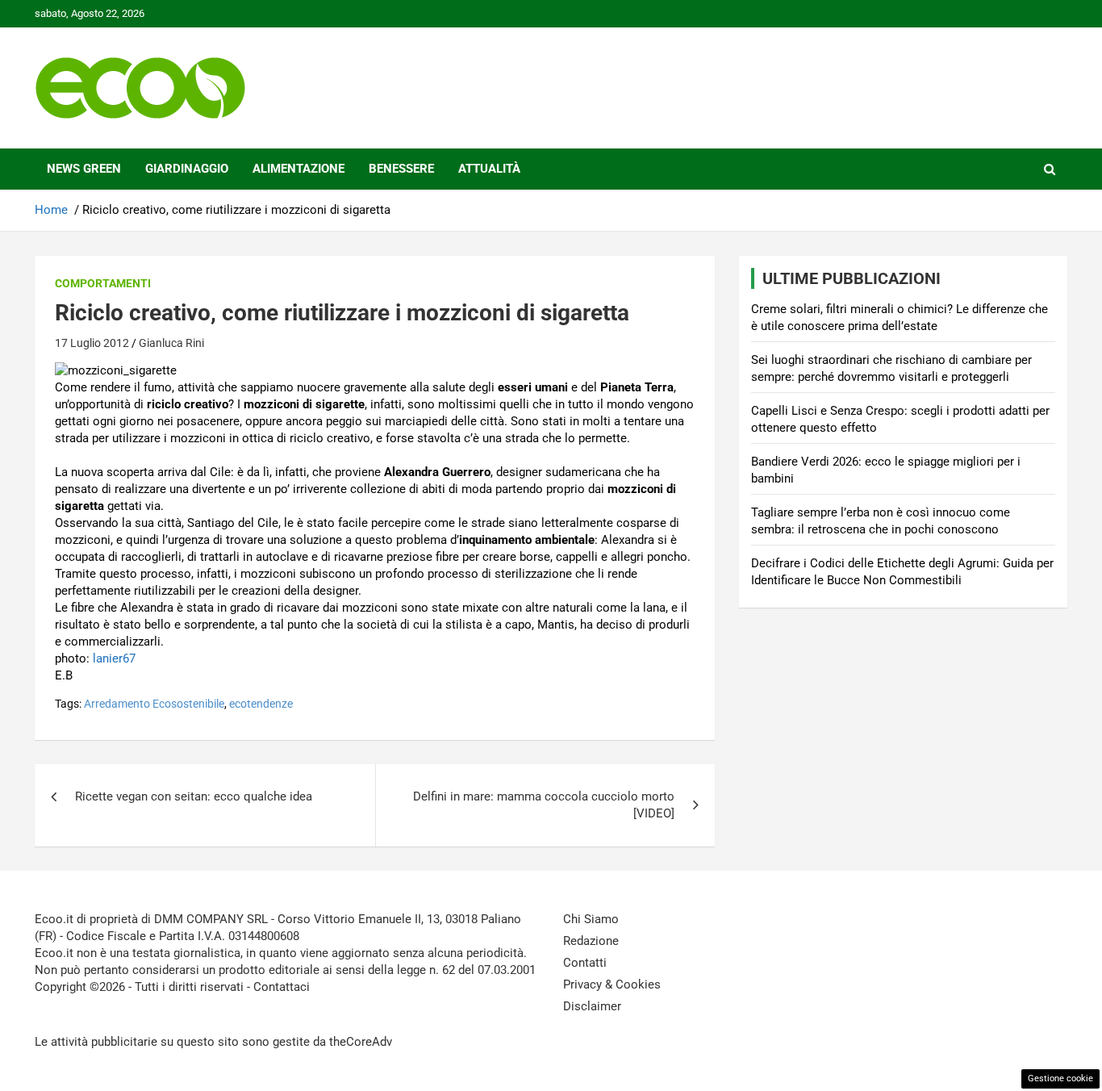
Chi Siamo (591, 919)
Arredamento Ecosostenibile (154, 703)
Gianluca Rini (171, 342)
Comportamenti (103, 283)
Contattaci (281, 987)
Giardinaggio (186, 168)
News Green (84, 168)
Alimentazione (298, 168)
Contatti (585, 962)
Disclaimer (592, 1006)
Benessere (401, 168)
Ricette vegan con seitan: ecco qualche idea (193, 796)
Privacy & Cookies (612, 984)
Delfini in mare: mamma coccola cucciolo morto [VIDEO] (543, 805)
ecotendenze (261, 703)
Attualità (489, 168)
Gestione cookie (1060, 1078)
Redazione (591, 941)
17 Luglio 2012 (92, 342)
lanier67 (114, 658)
